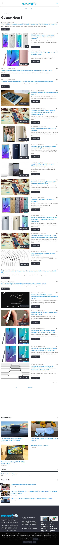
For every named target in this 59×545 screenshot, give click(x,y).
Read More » (5, 29)
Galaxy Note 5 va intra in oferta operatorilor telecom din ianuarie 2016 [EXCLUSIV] (26, 70)
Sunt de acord (27, 542)
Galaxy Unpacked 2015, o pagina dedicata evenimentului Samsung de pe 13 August (44, 296)
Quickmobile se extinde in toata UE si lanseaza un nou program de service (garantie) (27, 81)
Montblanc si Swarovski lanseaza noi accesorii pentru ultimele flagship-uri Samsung (42, 36)
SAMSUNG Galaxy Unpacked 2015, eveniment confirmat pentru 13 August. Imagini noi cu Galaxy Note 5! (43, 368)
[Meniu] (2, 3)
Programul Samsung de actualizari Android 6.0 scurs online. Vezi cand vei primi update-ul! (29, 24)
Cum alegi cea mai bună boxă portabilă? (23, 484)
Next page (52, 382)
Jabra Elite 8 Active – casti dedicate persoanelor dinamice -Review (31, 498)
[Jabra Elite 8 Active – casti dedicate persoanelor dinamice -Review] (14, 429)
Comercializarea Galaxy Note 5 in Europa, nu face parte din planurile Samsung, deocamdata (44, 219)
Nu (34, 542)
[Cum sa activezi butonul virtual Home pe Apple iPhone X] (53, 518)
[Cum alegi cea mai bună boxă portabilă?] (5, 487)
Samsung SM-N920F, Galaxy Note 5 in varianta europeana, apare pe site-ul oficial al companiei (43, 112)
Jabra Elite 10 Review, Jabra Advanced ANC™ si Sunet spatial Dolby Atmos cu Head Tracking (29, 523)
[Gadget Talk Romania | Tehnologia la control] (29, 3)
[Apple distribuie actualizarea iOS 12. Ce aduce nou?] (44, 518)
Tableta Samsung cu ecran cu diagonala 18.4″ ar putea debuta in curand (23, 284)
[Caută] (57, 3)
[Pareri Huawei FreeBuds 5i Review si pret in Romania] (44, 429)
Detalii (35, 539)
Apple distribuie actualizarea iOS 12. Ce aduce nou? (44, 526)
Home (3, 13)
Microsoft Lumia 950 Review (39, 445)
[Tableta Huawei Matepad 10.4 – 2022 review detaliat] (14, 452)
